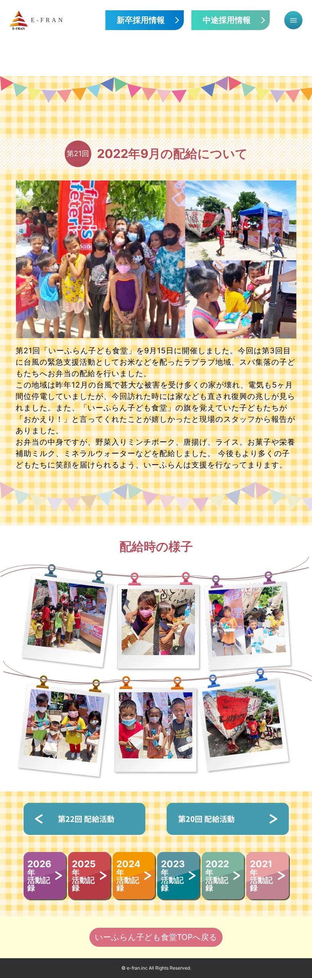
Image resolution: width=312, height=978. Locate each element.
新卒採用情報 (141, 20)
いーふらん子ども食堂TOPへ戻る (156, 937)
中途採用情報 (227, 20)
